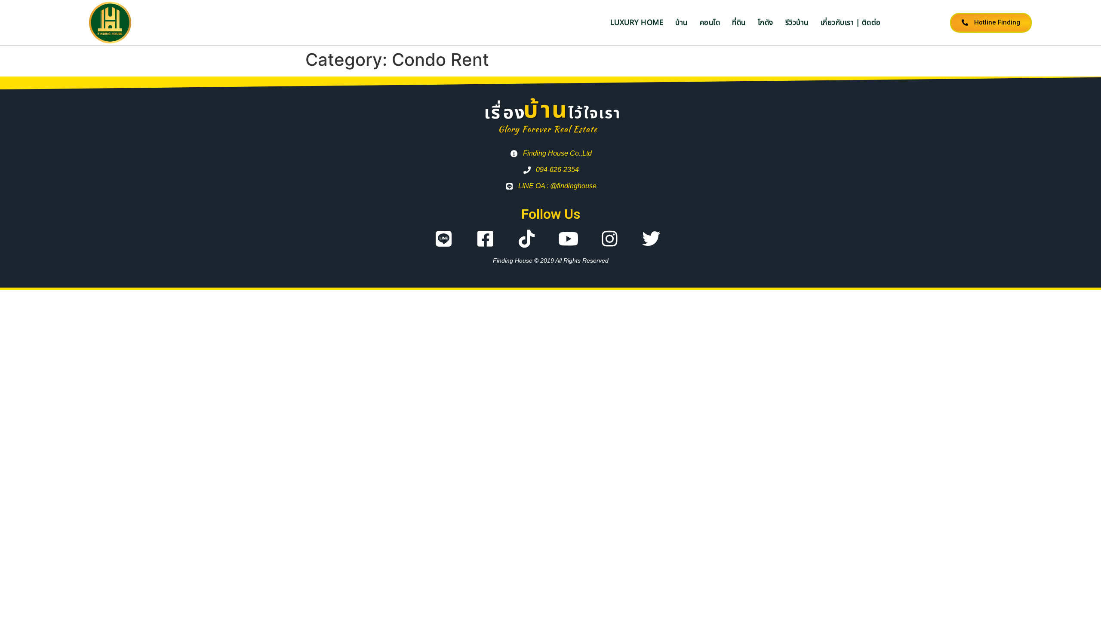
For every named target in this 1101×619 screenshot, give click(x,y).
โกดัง (765, 22)
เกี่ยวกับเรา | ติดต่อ (851, 22)
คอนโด (710, 22)
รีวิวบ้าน (797, 22)
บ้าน (681, 22)
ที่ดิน (739, 22)
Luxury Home (637, 22)
